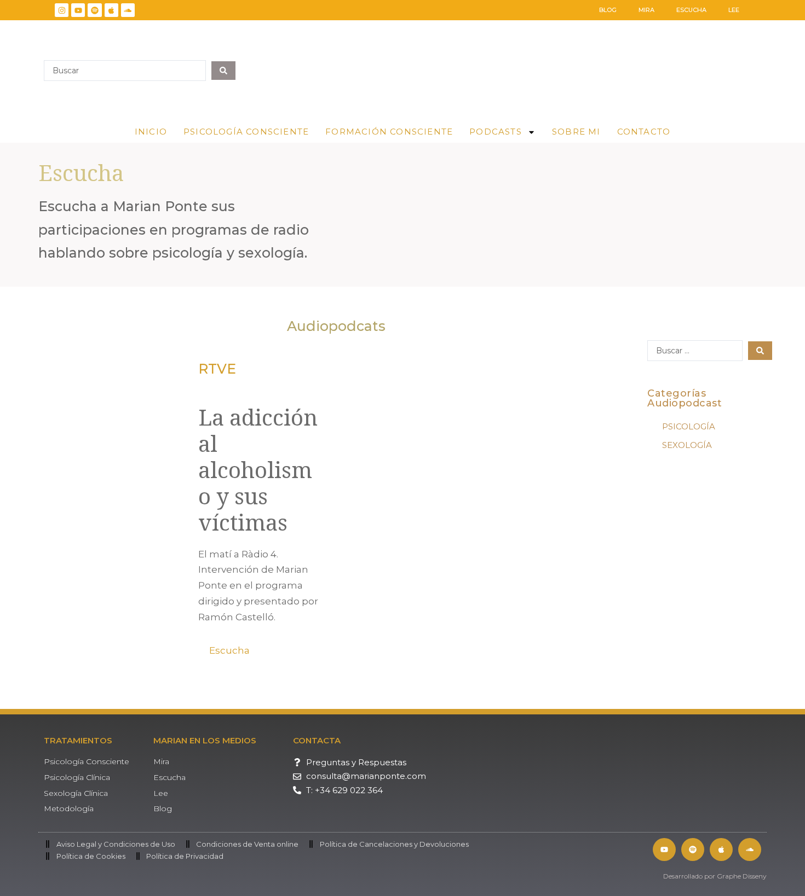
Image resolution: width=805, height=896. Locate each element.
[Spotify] (94, 10)
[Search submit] (223, 70)
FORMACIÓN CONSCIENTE (389, 131)
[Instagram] (61, 10)
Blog (608, 10)
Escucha (691, 10)
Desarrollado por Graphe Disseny (715, 876)
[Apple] (111, 10)
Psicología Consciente (246, 131)
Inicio (151, 131)
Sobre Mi (576, 131)
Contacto (644, 131)
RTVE (217, 368)
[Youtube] (78, 10)
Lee (733, 10)
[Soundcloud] (128, 10)
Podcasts (495, 131)
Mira (646, 10)
